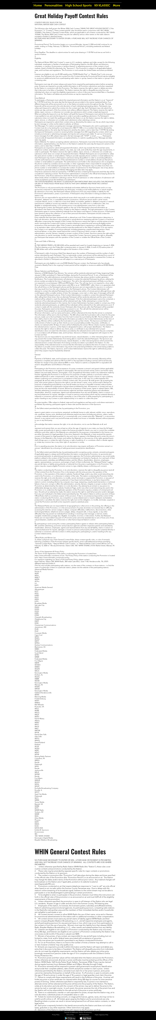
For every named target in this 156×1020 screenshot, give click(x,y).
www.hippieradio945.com (45, 884)
